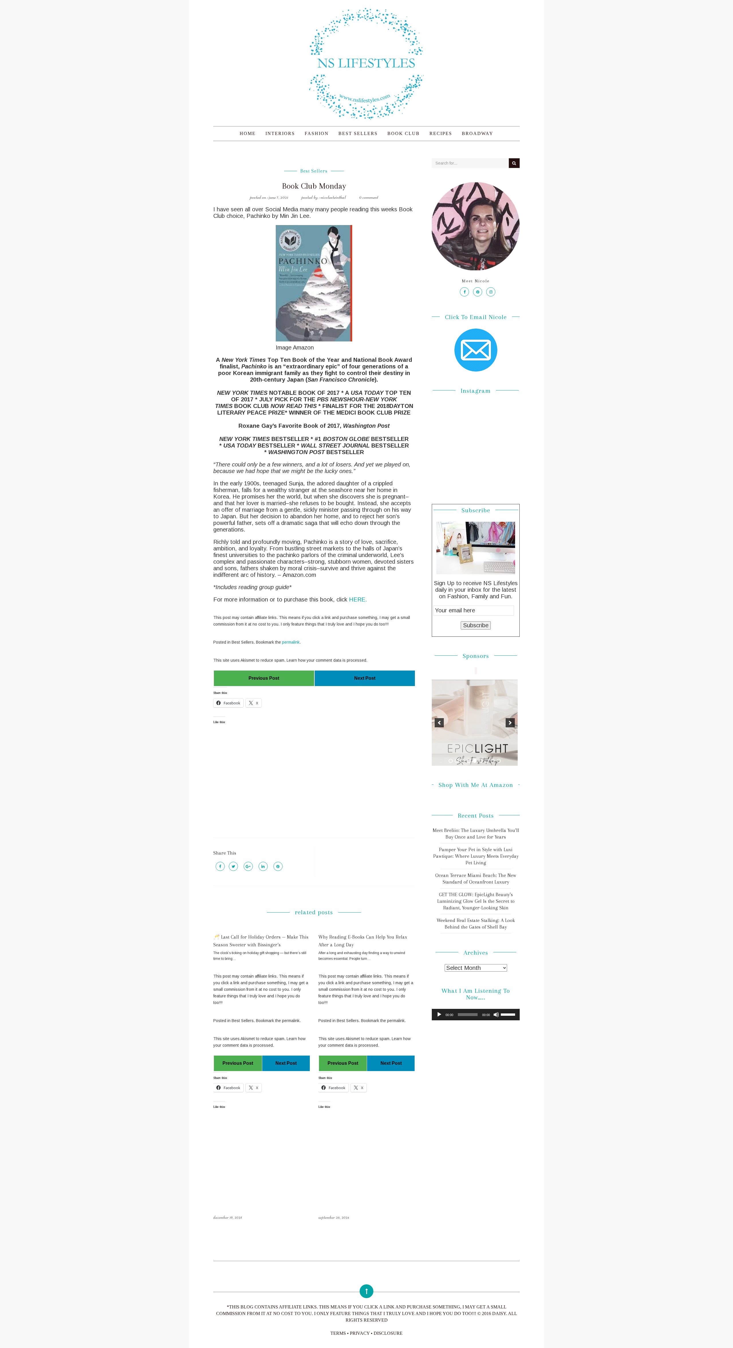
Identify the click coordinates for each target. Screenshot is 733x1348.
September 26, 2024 (333, 1217)
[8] (493, 761)
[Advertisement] (314, 786)
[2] (457, 761)
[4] (469, 761)
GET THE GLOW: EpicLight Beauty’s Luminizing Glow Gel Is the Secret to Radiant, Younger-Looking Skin (476, 901)
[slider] (509, 1014)
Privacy (360, 1333)
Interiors (280, 133)
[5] (475, 761)
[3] (463, 761)
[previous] (439, 722)
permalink (290, 642)
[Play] (439, 1014)
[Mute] (496, 1014)
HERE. (358, 599)
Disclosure (388, 1333)
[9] (499, 761)
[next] (510, 722)
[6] (481, 761)
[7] (487, 761)
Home (248, 133)
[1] (451, 761)
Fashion (317, 133)
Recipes (440, 133)
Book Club (403, 133)
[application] (476, 1014)
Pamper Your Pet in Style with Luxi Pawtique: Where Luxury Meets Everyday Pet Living (476, 856)
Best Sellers (358, 133)
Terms (338, 1333)
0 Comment (368, 197)
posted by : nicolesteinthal (324, 197)
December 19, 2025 (227, 1217)
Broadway (477, 133)
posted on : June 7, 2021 (269, 197)
